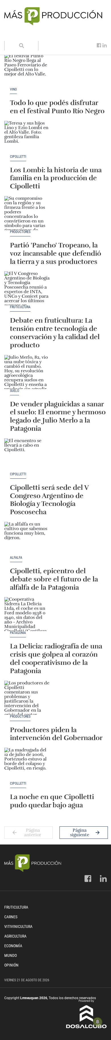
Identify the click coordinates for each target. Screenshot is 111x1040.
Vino (13, 89)
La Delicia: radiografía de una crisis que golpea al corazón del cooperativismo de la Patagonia (56, 658)
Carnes (10, 917)
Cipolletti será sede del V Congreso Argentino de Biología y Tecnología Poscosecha (49, 499)
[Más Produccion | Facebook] (99, 45)
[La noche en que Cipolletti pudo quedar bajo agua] (27, 765)
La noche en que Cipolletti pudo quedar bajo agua (52, 801)
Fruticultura (20, 307)
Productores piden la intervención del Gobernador (56, 734)
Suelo (14, 391)
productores (20, 232)
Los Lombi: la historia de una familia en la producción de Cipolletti (56, 178)
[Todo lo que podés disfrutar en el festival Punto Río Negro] (27, 71)
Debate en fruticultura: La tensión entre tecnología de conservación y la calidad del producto (55, 332)
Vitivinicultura (18, 926)
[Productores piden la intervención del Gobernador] (27, 698)
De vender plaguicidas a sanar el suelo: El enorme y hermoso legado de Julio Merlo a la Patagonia (58, 416)
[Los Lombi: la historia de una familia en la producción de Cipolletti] (27, 138)
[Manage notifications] (97, 1021)
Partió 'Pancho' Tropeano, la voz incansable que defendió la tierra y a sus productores (55, 253)
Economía (13, 946)
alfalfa (16, 558)
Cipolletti (18, 157)
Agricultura (15, 936)
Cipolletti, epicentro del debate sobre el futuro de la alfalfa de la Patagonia (54, 579)
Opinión (11, 965)
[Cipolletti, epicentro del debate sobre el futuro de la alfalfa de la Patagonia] (27, 539)
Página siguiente (79, 832)
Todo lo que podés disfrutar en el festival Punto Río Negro (57, 106)
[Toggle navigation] (12, 35)
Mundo (10, 955)
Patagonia (18, 633)
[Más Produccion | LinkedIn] (104, 45)
